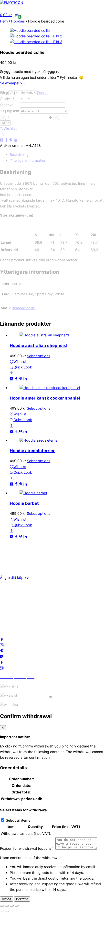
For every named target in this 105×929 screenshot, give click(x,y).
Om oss (6, 592)
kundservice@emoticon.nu (21, 551)
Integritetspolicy (13, 604)
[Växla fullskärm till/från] (7, 905)
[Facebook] (7, 140)
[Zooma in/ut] (2, 905)
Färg (4, 93)
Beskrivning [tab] (19, 154)
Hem (4, 21)
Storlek (6, 99)
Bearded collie (23, 308)
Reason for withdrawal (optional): (27, 848)
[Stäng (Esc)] (17, 905)
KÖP (5, 123)
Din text (6, 105)
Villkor (5, 609)
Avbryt (6, 899)
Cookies (7, 615)
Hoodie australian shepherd (38, 345)
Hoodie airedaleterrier (32, 450)
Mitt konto (8, 598)
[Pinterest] (11, 140)
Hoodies (18, 21)
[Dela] (12, 905)
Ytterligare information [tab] (28, 160)
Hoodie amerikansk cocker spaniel (45, 398)
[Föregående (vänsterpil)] (2, 911)
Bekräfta (22, 899)
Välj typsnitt (9, 111)
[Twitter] (2, 140)
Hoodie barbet (24, 503)
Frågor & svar (11, 621)
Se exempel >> (12, 83)
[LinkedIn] (15, 140)
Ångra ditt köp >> (14, 577)
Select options (38, 356)
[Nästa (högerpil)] (7, 911)
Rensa (43, 93)
